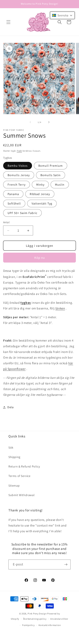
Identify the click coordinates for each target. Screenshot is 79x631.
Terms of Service (19, 476)
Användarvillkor (59, 618)
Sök (10, 447)
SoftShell (14, 203)
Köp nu (39, 258)
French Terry (16, 184)
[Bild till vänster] (30, 122)
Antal (6, 222)
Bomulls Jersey (19, 175)
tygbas (25, 303)
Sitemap (14, 485)
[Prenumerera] (65, 564)
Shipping (14, 457)
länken (60, 308)
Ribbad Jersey (40, 194)
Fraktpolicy (28, 625)
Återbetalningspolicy (35, 618)
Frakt (19, 150)
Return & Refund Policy (24, 466)
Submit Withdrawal (21, 495)
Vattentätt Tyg (42, 203)
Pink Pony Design (37, 613)
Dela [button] (10, 407)
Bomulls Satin (50, 175)
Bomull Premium (50, 166)
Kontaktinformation (50, 625)
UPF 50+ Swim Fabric (22, 213)
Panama (13, 194)
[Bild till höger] (49, 122)
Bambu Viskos (18, 166)
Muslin (59, 184)
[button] (8, 22)
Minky (40, 184)
